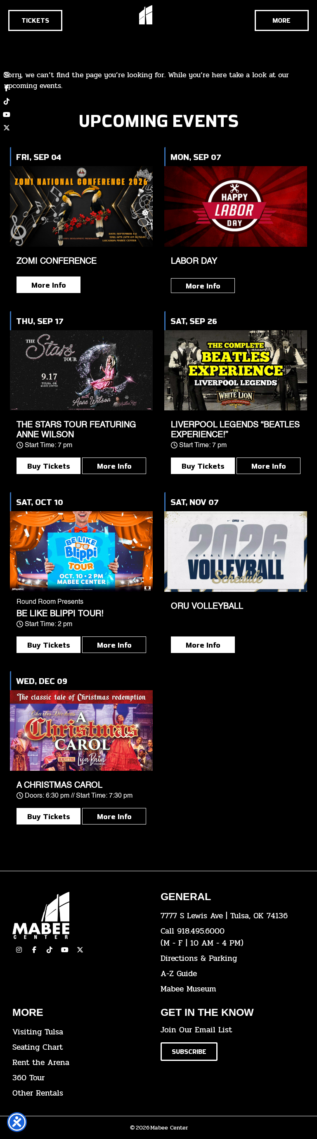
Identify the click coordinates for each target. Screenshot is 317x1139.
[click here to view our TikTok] (49, 949)
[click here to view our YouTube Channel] (64, 949)
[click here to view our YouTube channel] (6, 114)
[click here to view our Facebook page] (6, 88)
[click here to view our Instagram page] (19, 949)
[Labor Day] (235, 206)
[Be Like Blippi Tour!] (81, 551)
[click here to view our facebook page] (34, 949)
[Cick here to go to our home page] (80, 915)
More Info (48, 284)
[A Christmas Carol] (81, 730)
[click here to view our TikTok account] (6, 101)
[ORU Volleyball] (235, 551)
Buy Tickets (48, 465)
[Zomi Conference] (81, 206)
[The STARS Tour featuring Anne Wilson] (81, 370)
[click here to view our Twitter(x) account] (80, 949)
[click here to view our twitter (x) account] (6, 127)
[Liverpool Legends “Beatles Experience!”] (235, 370)
